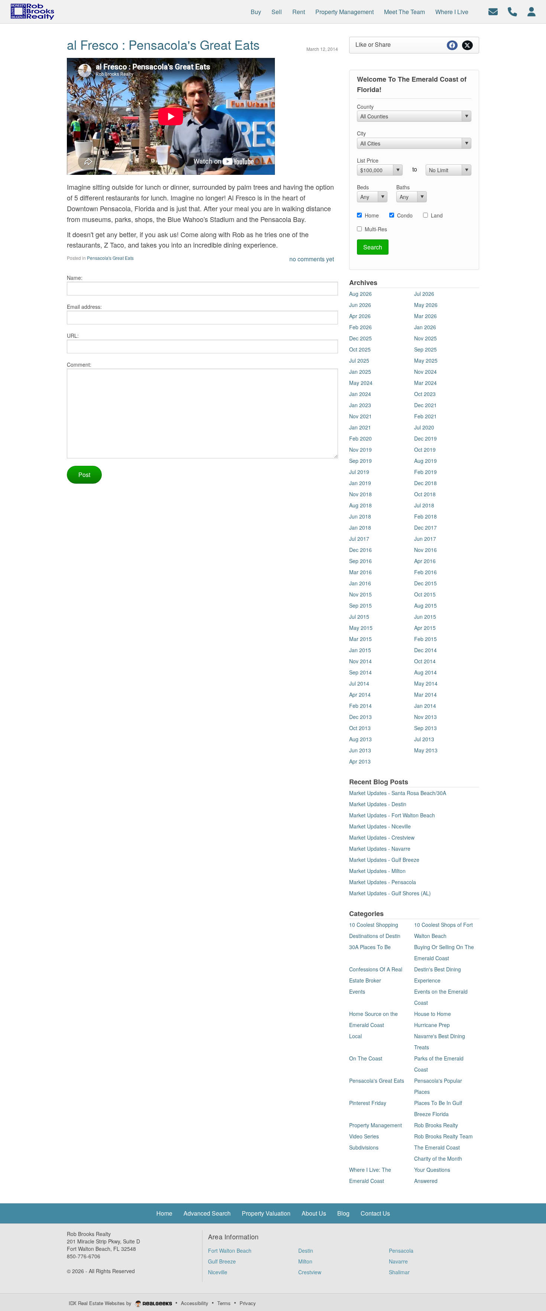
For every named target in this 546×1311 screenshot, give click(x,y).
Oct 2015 (425, 594)
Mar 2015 (360, 639)
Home (372, 215)
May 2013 (426, 750)
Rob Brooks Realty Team (443, 1136)
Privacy (248, 1303)
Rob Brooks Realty (436, 1125)
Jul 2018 (424, 505)
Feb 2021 (425, 416)
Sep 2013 (425, 728)
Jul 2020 (424, 427)
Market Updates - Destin (377, 804)
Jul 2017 (359, 538)
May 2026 (426, 304)
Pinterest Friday (367, 1102)
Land (437, 215)
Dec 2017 (425, 527)
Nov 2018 (360, 494)
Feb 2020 (360, 438)
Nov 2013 (425, 716)
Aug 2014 (425, 672)
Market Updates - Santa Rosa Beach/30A (397, 793)
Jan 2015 (360, 650)
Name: (74, 277)
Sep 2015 (360, 605)
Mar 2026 (425, 316)
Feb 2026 (360, 327)
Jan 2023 (360, 405)
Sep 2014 (360, 672)
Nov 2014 (360, 661)
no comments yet (311, 259)
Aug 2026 (360, 293)
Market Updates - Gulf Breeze (384, 859)
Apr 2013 (360, 761)
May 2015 (361, 627)
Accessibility (194, 1303)
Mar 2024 (425, 382)
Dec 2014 (425, 650)
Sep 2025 (425, 349)
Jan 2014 (425, 705)
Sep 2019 (360, 460)
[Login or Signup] (531, 11)
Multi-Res (376, 229)
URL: (73, 335)
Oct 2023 (425, 394)
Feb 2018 (425, 516)
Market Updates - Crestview (382, 837)
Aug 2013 (360, 739)
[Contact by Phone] (512, 11)
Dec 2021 (425, 405)
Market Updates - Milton (377, 870)
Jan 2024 (360, 394)
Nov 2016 (425, 549)
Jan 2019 (360, 483)
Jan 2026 (425, 327)
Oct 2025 (360, 349)
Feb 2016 (425, 572)
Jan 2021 (360, 427)
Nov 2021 (360, 416)
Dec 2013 (360, 716)
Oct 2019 (425, 449)
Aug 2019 (425, 460)
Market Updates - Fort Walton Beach (392, 815)
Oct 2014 (425, 661)
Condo (405, 215)
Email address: (84, 306)
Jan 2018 (360, 527)
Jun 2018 (360, 516)
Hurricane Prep (432, 1025)
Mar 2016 (360, 572)
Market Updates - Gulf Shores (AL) (390, 893)
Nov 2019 (360, 449)
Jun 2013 (360, 750)
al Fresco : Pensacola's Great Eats (163, 44)
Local (355, 1036)
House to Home (432, 1013)
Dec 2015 (425, 583)
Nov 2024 (425, 371)
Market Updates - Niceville (380, 826)
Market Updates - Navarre (379, 848)
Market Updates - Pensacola (382, 882)
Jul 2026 (424, 293)
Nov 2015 (360, 594)
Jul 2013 (424, 739)
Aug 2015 (425, 605)
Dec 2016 (360, 549)
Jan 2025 (360, 371)
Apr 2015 (425, 627)
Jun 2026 (360, 304)
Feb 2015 (425, 639)
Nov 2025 (425, 338)
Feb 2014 (360, 705)
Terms (224, 1303)
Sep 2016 (360, 561)
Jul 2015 (359, 616)
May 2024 (361, 382)
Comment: (79, 364)
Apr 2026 (360, 316)
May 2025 (426, 360)
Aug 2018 (360, 505)
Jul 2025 (359, 360)
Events (357, 991)
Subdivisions (363, 1147)
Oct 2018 (425, 494)
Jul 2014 (359, 683)
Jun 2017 (425, 538)
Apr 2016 (425, 561)
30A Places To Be (370, 947)
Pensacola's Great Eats (110, 258)
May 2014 (426, 683)
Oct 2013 (360, 728)
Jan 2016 (360, 583)
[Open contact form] (493, 11)
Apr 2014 (360, 694)
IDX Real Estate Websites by (101, 1303)
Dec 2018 (425, 483)
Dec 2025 (360, 338)
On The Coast (365, 1058)
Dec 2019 (425, 438)
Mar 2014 (425, 694)
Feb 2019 (425, 471)
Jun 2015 (425, 616)
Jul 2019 (359, 471)
